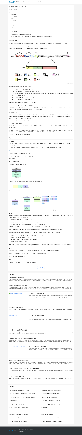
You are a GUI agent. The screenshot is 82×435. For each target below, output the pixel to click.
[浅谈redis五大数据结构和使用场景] (18, 299)
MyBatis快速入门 (45, 407)
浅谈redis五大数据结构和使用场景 (38, 293)
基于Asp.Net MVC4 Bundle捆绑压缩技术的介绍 (19, 390)
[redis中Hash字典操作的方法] (18, 321)
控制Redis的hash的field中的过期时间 (18, 360)
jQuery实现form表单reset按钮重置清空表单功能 (19, 407)
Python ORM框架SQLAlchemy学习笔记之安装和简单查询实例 (22, 397)
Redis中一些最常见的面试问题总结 (18, 376)
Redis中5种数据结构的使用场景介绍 (18, 285)
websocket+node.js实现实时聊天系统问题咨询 (51, 390)
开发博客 (31, 429)
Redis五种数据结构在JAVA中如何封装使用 (40, 346)
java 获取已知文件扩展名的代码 (48, 411)
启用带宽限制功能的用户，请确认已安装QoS (19, 411)
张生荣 (23, 431)
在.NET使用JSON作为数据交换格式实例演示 (51, 400)
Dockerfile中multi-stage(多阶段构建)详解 (18, 421)
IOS (40, 1)
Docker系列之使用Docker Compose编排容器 (51, 418)
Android (37, 1)
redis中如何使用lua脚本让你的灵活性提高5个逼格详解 (22, 338)
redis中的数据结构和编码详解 (16, 277)
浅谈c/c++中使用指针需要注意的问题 (49, 397)
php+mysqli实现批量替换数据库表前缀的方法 (51, 393)
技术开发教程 (21, 429)
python (33, 1)
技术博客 (26, 429)
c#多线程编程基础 (13, 400)
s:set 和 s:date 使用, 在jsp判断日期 (17, 404)
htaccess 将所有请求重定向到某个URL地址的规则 (52, 404)
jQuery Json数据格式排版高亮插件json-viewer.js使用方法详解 (22, 393)
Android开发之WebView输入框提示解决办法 (19, 414)
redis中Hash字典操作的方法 (36, 316)
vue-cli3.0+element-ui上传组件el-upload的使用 (52, 421)
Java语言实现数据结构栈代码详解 (17, 418)
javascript (25, 1)
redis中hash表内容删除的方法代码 (18, 330)
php (43, 1)
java (29, 1)
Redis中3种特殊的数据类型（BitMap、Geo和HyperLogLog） (24, 368)
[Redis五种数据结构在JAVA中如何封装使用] (18, 351)
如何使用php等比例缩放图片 (47, 414)
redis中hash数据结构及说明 (16, 307)
